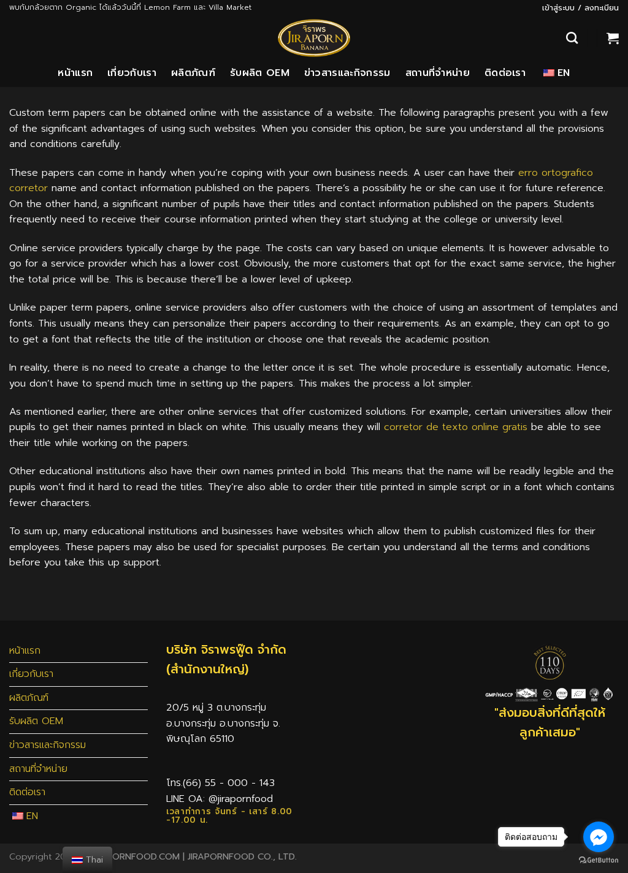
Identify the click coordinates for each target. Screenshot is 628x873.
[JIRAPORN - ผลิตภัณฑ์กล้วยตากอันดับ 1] (314, 38)
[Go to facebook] (598, 837)
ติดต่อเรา (505, 73)
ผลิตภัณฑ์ (193, 73)
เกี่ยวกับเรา (131, 73)
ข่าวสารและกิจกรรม (347, 73)
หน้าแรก (75, 73)
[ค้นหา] (572, 38)
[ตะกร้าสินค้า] (613, 38)
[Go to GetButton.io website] (598, 860)
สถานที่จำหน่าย (437, 73)
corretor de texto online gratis (455, 427)
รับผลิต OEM (259, 73)
